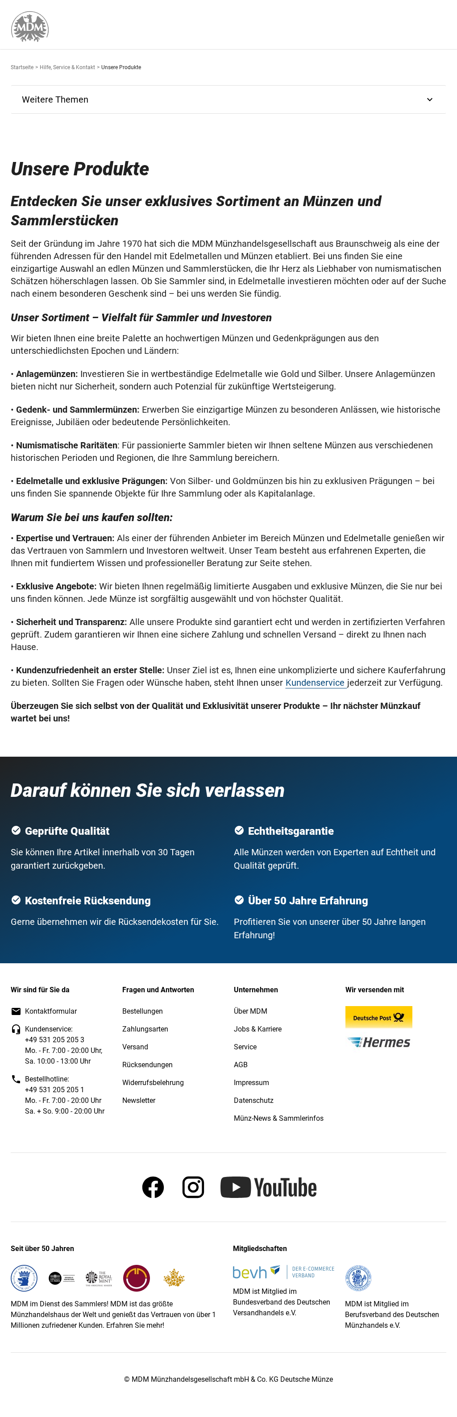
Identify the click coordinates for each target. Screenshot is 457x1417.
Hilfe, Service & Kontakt (67, 67)
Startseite (22, 67)
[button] (228, 99)
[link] (30, 26)
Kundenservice (316, 682)
